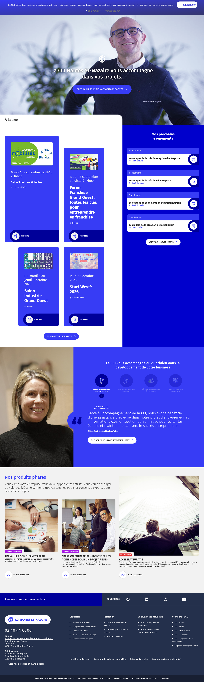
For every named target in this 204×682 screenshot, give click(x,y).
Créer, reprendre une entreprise (84, 627)
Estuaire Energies (139, 659)
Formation (109, 617)
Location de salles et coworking (110, 659)
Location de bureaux (80, 659)
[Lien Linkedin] (152, 599)
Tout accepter (188, 5)
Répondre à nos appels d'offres (186, 646)
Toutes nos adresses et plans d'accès (26, 664)
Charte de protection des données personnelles (54, 678)
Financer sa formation (115, 636)
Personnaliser (112, 11)
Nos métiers (179, 627)
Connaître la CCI (180, 617)
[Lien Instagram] (171, 599)
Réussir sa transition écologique (85, 635)
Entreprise (75, 617)
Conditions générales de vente (90, 678)
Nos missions (180, 623)
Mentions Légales (121, 678)
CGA (108, 678)
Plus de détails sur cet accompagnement (109, 441)
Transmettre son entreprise (83, 639)
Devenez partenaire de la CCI (166, 659)
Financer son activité (80, 631)
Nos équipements (181, 635)
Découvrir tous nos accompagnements (100, 91)
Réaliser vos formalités (81, 623)
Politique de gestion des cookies (145, 678)
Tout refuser (93, 11)
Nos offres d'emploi (182, 631)
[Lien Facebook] (133, 599)
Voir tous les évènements (161, 243)
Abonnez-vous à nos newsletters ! (25, 599)
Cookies (165, 678)
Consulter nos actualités (150, 617)
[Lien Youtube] (190, 599)
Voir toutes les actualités (59, 337)
